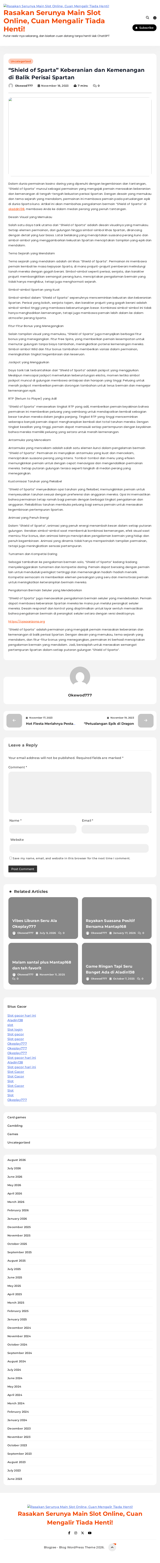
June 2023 (14, 1479)
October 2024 (17, 1344)
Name (15, 820)
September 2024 (19, 1353)
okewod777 (24, 85)
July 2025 (14, 1269)
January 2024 (17, 1420)
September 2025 (19, 1252)
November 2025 (18, 1235)
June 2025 (14, 1277)
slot (10, 1025)
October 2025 (17, 1244)
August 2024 (16, 1361)
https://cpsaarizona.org (26, 621)
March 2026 (15, 1202)
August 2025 (16, 1260)
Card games (16, 1117)
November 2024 (19, 1336)
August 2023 (16, 1462)
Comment (17, 767)
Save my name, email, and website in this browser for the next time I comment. (71, 858)
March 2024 (16, 1403)
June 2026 (14, 1176)
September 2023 (19, 1453)
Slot (10, 1081)
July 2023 (14, 1470)
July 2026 (14, 1168)
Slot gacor (15, 1034)
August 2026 (16, 1160)
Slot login (15, 1029)
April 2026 (14, 1193)
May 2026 (14, 1185)
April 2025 (14, 1294)
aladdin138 (16, 209)
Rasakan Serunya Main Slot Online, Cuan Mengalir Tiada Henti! (54, 20)
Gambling (14, 1125)
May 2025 (14, 1286)
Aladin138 (15, 1020)
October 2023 (17, 1445)
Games (12, 1134)
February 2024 (18, 1411)
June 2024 (15, 1378)
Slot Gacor (15, 1072)
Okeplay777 (17, 1044)
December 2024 (19, 1328)
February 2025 (17, 1311)
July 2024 (14, 1370)
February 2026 (18, 1210)
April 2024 (14, 1395)
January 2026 (17, 1218)
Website (17, 840)
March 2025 (15, 1302)
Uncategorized (21, 61)
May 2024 (14, 1386)
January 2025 (17, 1319)
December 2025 (19, 1227)
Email (87, 820)
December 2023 (19, 1428)
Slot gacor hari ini (21, 1015)
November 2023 (18, 1437)
